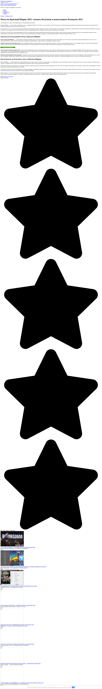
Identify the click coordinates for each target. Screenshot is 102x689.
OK (73, 687)
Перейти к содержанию (6, 1)
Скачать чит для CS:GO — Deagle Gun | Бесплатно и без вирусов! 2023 (17, 644)
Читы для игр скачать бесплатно (8, 5)
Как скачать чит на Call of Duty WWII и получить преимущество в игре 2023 (19, 586)
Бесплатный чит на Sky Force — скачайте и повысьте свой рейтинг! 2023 (18, 605)
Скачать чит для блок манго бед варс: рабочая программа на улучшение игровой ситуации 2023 (23, 566)
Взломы (5, 11)
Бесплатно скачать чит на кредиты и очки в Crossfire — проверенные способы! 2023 (21, 663)
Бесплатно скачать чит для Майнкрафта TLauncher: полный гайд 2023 (17, 624)
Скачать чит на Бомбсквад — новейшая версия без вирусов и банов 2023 (18, 547)
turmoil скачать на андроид (7, 76)
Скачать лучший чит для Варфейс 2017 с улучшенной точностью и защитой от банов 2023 (22, 682)
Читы (4, 9)
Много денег (6, 12)
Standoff (5, 13)
